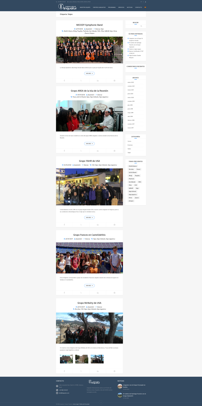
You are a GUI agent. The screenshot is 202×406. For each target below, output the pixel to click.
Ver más (88, 73)
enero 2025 (131, 82)
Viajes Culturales (94, 97)
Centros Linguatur (99, 7)
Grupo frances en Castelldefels (89, 234)
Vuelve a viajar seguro (135, 49)
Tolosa (102, 31)
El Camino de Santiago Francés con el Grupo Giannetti (135, 45)
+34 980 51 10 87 (63, 390)
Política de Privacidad (84, 404)
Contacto (138, 7)
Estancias (97, 29)
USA (93, 165)
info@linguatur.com (64, 393)
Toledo (98, 31)
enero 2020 (131, 97)
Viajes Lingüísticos (103, 97)
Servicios (121, 7)
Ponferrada (85, 31)
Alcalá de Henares (68, 31)
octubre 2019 (131, 101)
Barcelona (77, 309)
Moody (75, 31)
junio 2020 (130, 93)
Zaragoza (91, 33)
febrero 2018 (131, 120)
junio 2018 (130, 109)
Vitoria (115, 31)
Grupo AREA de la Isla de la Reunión (89, 90)
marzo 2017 (131, 128)
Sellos (129, 149)
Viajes (102, 29)
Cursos (129, 141)
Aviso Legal (76, 404)
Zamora (87, 33)
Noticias (129, 7)
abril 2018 (130, 116)
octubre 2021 (131, 86)
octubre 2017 (131, 124)
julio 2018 (130, 105)
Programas (112, 7)
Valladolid (106, 31)
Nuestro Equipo (85, 7)
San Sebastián (93, 31)
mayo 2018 (130, 112)
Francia (74, 97)
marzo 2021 (131, 90)
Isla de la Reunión (81, 97)
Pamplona (79, 31)
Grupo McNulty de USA (89, 302)
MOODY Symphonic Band (89, 24)
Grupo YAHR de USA (89, 160)
